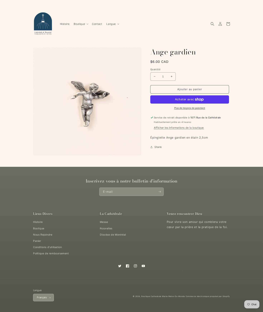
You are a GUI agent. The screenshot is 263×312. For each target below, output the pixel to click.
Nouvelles (106, 228)
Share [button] (158, 147)
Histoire (38, 221)
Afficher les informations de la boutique (179, 127)
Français (42, 297)
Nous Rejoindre (42, 234)
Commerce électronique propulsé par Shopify (208, 296)
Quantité (155, 69)
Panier (37, 240)
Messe (104, 221)
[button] (81, 24)
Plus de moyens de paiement (189, 108)
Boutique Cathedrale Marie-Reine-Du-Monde (163, 296)
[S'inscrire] (160, 192)
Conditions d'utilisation (47, 247)
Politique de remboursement (51, 253)
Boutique (38, 228)
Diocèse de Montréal (113, 234)
